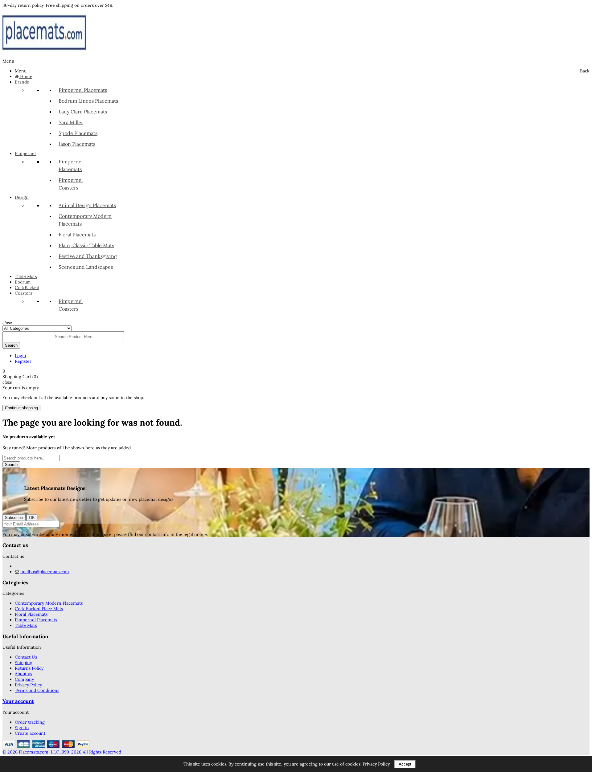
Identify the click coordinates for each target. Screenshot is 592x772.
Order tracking (30, 722)
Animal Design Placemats (87, 205)
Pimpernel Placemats (83, 90)
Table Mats (26, 625)
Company (24, 679)
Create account (30, 733)
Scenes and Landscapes (86, 267)
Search (11, 464)
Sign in (22, 727)
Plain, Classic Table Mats (86, 245)
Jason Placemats (77, 144)
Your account (18, 701)
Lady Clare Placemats (83, 111)
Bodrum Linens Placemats (88, 101)
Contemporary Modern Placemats (85, 220)
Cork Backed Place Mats (39, 608)
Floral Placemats (77, 234)
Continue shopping (21, 408)
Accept (405, 764)
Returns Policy (29, 668)
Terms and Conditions (37, 690)
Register (23, 361)
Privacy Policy (28, 685)
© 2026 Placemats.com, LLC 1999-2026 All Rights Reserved (61, 752)
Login (20, 355)
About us (23, 673)
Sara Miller (71, 122)
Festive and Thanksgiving (88, 256)
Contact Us (26, 657)
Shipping (23, 662)
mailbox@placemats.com (44, 571)
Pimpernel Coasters (71, 184)
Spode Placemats (78, 133)
